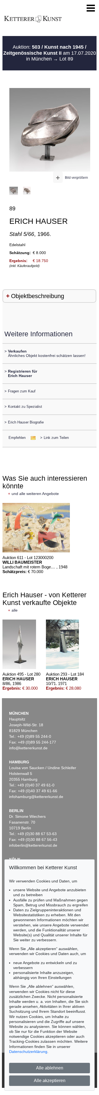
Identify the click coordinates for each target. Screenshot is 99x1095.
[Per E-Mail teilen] (31, 438)
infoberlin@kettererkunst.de (33, 845)
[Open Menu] (91, 8)
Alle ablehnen (49, 1068)
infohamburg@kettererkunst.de (36, 796)
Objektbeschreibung (37, 296)
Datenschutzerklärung (28, 1051)
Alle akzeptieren (49, 1080)
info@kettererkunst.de (28, 748)
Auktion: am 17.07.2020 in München (49, 53)
